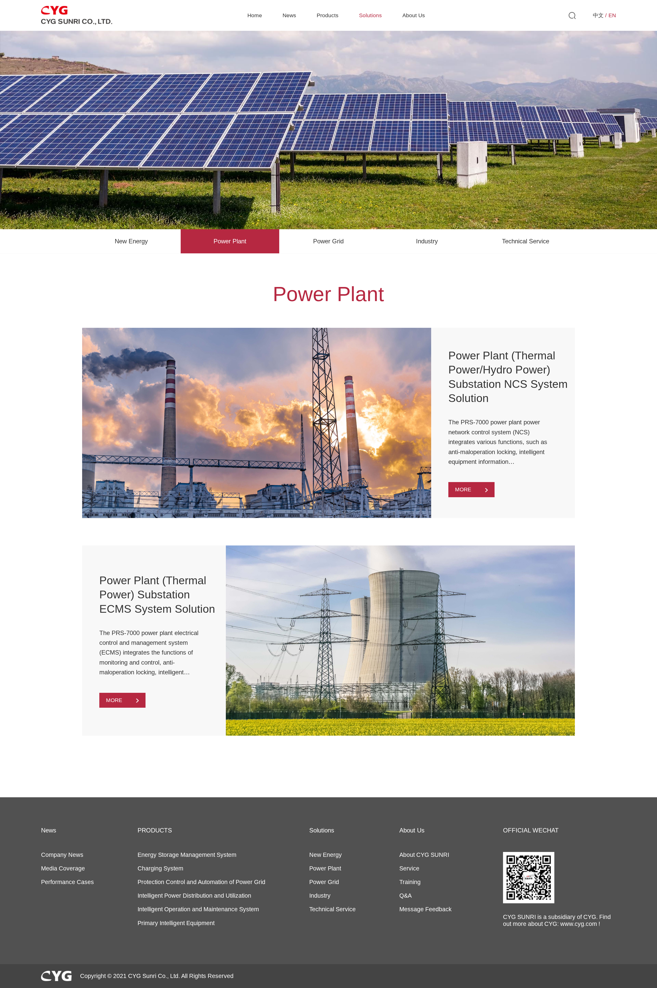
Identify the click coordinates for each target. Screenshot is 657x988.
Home (254, 15)
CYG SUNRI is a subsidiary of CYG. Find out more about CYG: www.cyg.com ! (557, 920)
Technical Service (525, 241)
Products (328, 15)
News (289, 15)
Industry (427, 241)
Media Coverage (63, 868)
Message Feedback (425, 909)
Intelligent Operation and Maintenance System (198, 909)
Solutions (370, 15)
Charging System (160, 868)
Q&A (405, 895)
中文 (598, 15)
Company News (62, 854)
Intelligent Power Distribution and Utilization (194, 895)
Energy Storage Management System (187, 854)
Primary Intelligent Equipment (176, 923)
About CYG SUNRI (424, 854)
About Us (413, 15)
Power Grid (328, 241)
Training (410, 882)
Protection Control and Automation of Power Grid (201, 882)
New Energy (131, 241)
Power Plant (230, 241)
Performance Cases (67, 882)
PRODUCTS (155, 830)
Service (409, 868)
